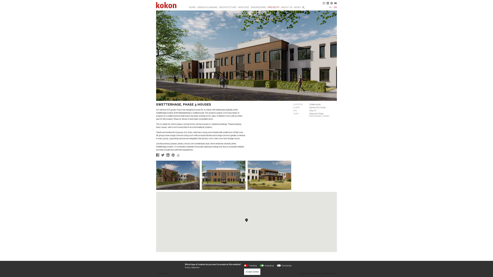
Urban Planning (207, 7)
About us (286, 7)
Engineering (258, 7)
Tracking (253, 265)
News (297, 7)
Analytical (269, 265)
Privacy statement (192, 267)
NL (330, 7)
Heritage (243, 7)
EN (335, 7)
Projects (273, 7)
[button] (246, 220)
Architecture (227, 7)
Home (192, 7)
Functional (286, 265)
